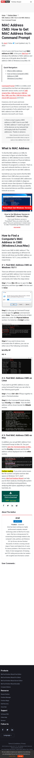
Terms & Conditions (14, 743)
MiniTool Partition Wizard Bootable (10, 684)
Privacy (23, 743)
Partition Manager (6, 697)
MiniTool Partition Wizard (14, 478)
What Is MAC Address (14, 71)
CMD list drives (21, 95)
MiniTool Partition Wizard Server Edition (11, 680)
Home (3, 15)
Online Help (4, 717)
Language (7, 735)
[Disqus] (17, 586)
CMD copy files (10, 95)
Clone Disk (4, 707)
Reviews (3, 720)
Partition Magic (12, 15)
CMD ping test (16, 93)
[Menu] (31, 2)
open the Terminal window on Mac (19, 447)
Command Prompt (8, 86)
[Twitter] (13, 43)
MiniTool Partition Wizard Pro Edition (11, 677)
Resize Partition (5, 694)
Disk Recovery (5, 703)
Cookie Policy (12, 756)
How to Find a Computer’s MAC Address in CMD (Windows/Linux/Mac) (18, 76)
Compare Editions (6, 687)
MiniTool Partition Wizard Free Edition (11, 674)
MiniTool (25, 53)
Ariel (5, 43)
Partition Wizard (16, 2)
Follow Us (18, 521)
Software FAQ (5, 714)
